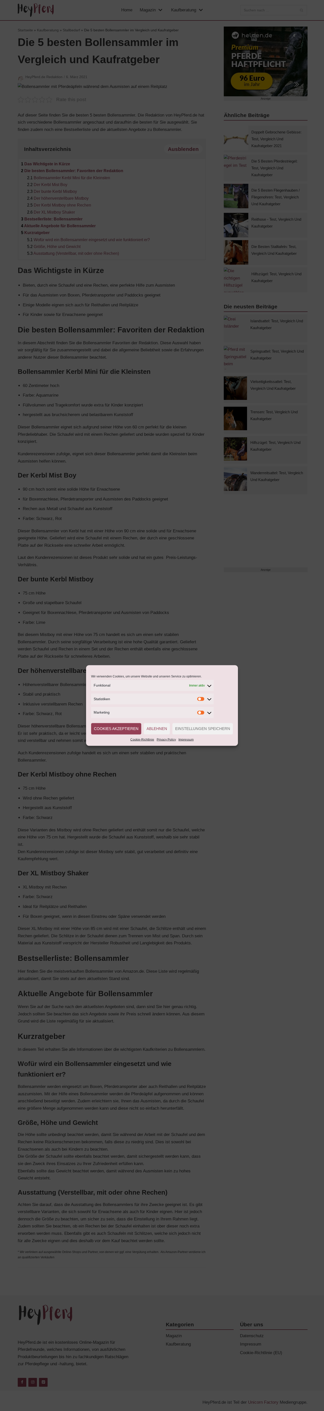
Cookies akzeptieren (116, 728)
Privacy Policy (166, 739)
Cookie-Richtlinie (142, 739)
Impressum (186, 739)
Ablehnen (157, 728)
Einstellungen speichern (202, 728)
